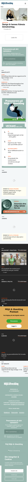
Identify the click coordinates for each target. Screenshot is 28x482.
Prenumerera (14, 321)
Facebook (12, 447)
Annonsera (21, 412)
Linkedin (16, 447)
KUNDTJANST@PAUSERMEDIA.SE (17, 402)
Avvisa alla (14, 478)
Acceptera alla (14, 470)
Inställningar (14, 474)
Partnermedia (14, 412)
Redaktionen (7, 412)
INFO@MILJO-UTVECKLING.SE (17, 404)
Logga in (14, 326)
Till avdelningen (22, 250)
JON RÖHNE (14, 397)
